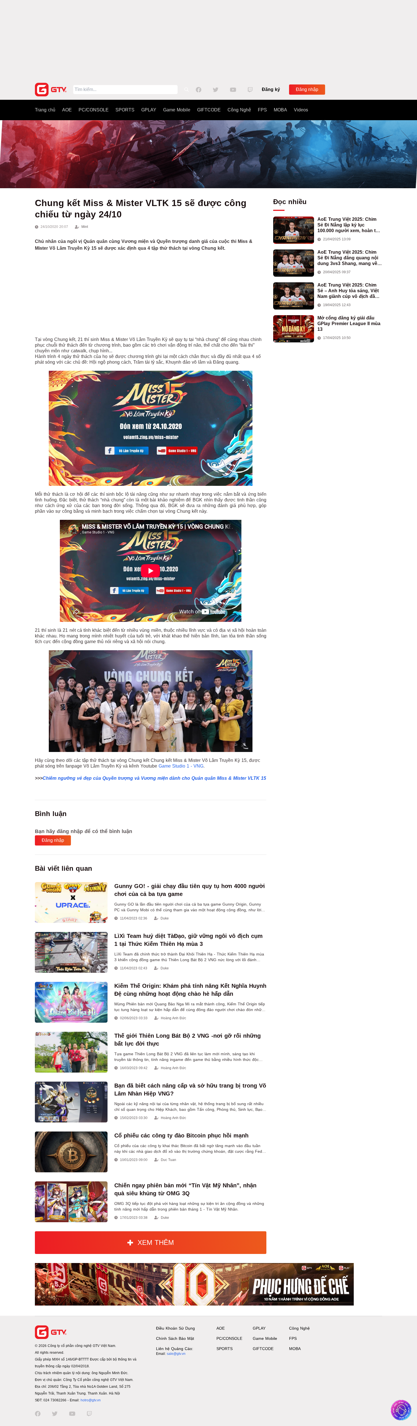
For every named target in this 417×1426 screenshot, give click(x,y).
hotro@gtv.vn (91, 1400)
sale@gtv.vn (176, 1354)
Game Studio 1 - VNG (181, 766)
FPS (262, 109)
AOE (67, 109)
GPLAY (148, 109)
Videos (301, 109)
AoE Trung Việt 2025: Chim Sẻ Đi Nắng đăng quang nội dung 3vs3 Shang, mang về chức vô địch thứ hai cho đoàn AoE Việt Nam (347, 258)
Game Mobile (176, 109)
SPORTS (124, 109)
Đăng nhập (307, 89)
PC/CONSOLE (94, 109)
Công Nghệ (239, 109)
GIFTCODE (209, 109)
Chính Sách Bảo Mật (175, 1338)
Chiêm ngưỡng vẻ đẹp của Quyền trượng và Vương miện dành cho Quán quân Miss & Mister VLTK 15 (154, 778)
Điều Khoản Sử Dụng (175, 1328)
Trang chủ (45, 109)
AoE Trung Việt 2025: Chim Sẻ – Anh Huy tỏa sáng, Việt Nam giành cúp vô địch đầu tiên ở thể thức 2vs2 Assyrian (349, 291)
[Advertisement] (208, 39)
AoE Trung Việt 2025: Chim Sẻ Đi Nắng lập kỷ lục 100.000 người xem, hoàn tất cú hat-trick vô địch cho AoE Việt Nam (348, 225)
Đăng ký (271, 89)
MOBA (280, 109)
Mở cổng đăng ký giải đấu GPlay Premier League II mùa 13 (348, 323)
